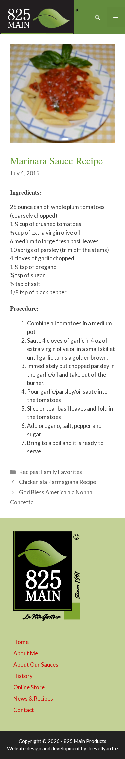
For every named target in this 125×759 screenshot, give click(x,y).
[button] (97, 17)
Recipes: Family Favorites (50, 471)
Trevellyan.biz (102, 748)
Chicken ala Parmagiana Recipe (57, 481)
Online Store (29, 687)
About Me (25, 653)
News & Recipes (33, 698)
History (23, 675)
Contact (23, 710)
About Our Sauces (35, 664)
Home (21, 641)
